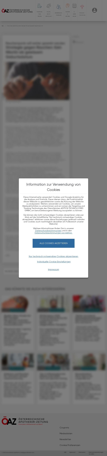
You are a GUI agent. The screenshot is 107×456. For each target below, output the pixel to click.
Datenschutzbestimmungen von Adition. (53, 233)
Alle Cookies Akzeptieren (54, 243)
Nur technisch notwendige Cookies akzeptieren (53, 256)
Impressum (53, 269)
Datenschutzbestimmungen (48, 230)
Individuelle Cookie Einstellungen (54, 261)
